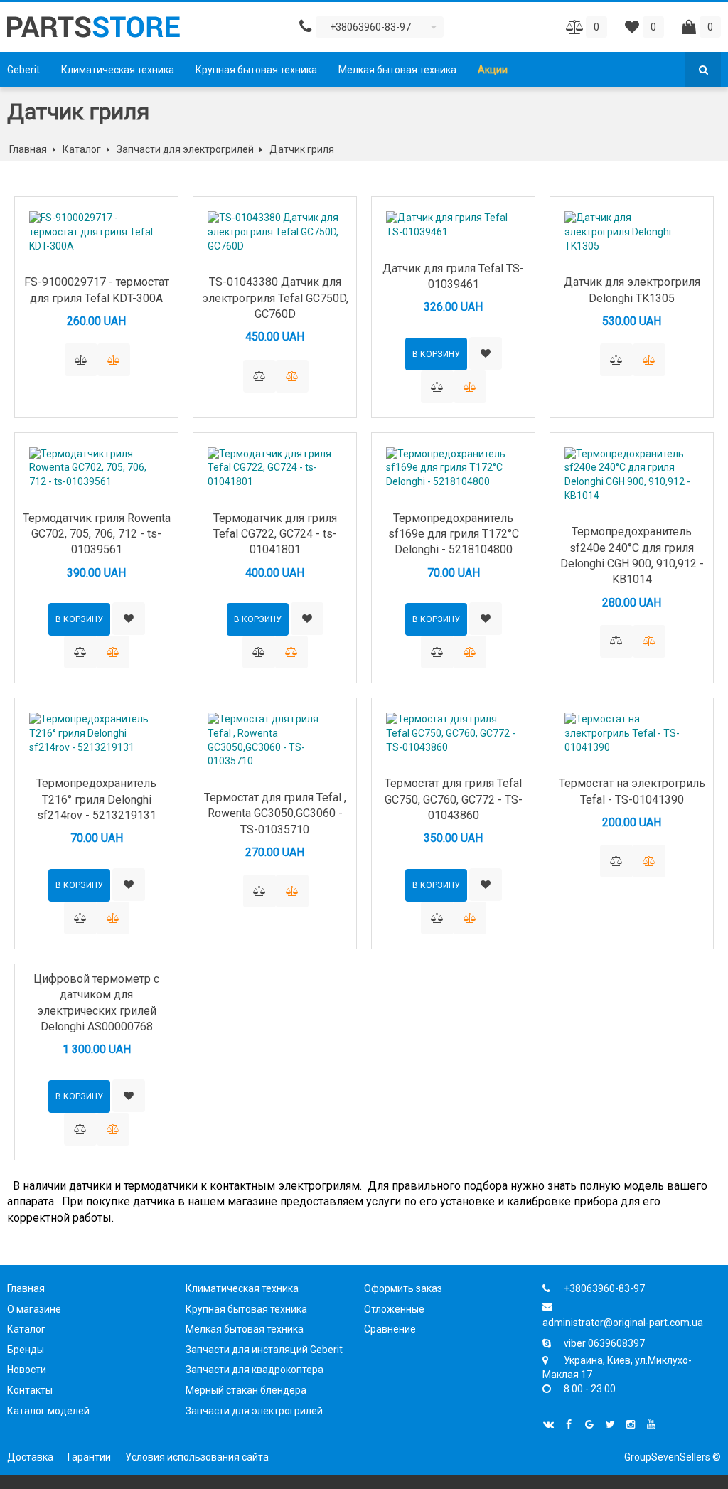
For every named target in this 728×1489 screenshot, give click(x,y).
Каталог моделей (48, 1410)
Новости (26, 1369)
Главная (26, 1288)
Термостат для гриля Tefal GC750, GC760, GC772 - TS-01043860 (454, 799)
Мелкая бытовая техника (397, 69)
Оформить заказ (403, 1288)
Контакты (30, 1390)
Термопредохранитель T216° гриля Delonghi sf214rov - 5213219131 (96, 799)
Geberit (23, 69)
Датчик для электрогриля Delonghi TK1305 (632, 289)
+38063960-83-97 (604, 1288)
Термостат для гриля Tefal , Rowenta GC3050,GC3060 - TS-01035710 (275, 813)
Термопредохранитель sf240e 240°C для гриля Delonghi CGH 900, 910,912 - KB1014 (632, 555)
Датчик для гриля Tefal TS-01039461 (453, 276)
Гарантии (89, 1457)
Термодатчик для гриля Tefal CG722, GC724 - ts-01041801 (275, 534)
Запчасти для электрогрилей (254, 1410)
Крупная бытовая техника (256, 69)
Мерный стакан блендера (246, 1390)
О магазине (34, 1309)
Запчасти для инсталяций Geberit (264, 1349)
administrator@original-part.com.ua (622, 1322)
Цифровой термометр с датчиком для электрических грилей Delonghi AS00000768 (96, 1002)
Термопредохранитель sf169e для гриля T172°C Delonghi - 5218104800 (453, 534)
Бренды (25, 1349)
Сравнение (390, 1329)
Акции (493, 69)
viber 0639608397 (604, 1343)
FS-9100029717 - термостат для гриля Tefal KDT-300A (96, 289)
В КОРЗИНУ (436, 354)
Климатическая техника (117, 69)
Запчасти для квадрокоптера (254, 1369)
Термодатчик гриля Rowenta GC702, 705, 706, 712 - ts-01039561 (97, 534)
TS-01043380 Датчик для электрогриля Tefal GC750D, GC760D (275, 298)
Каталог (26, 1329)
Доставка (30, 1457)
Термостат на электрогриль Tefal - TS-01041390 (632, 791)
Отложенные (394, 1309)
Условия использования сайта (197, 1457)
